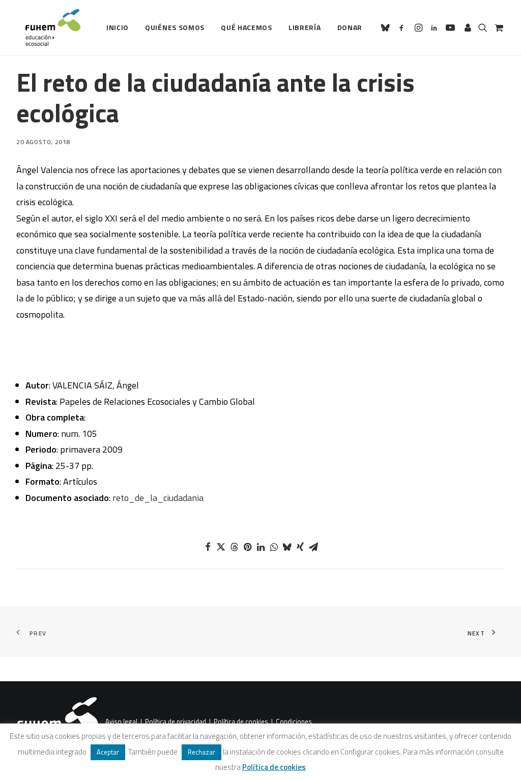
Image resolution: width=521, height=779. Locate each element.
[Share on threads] (234, 547)
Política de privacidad (175, 722)
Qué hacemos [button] (246, 27)
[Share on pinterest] (247, 547)
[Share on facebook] (207, 547)
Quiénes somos (175, 27)
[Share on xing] (300, 547)
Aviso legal (121, 722)
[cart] (498, 27)
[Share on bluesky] (287, 547)
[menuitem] (117, 27)
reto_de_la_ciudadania (158, 498)
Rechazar (201, 752)
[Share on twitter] (221, 547)
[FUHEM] (48, 27)
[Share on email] (313, 547)
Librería (304, 27)
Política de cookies (241, 722)
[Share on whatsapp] (274, 547)
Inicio (117, 27)
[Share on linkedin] (260, 547)
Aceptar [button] (108, 752)
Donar (350, 27)
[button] (387, 27)
